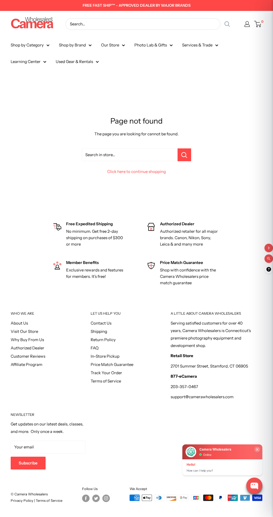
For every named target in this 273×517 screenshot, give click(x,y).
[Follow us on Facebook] (86, 498)
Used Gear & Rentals (74, 61)
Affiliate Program (26, 364)
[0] (258, 24)
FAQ (95, 347)
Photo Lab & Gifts (150, 45)
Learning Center (26, 61)
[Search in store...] (184, 154)
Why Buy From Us (27, 339)
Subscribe (28, 462)
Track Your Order (106, 372)
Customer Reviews (28, 356)
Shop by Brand (72, 45)
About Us (19, 323)
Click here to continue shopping (136, 171)
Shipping (99, 331)
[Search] (227, 24)
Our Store (110, 45)
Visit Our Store (24, 331)
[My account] (247, 24)
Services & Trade (197, 45)
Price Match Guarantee (112, 364)
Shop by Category (27, 45)
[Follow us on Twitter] (96, 498)
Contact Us (101, 323)
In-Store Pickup (105, 356)
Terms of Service (106, 381)
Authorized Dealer (27, 347)
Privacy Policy (22, 500)
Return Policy (103, 339)
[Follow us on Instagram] (106, 498)
